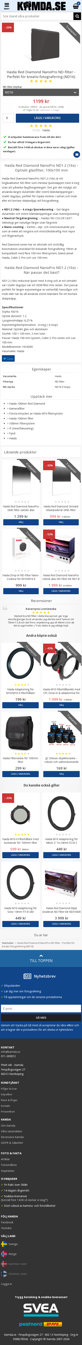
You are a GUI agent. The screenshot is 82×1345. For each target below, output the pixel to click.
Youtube (6, 1228)
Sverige (13, 1244)
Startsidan (8, 943)
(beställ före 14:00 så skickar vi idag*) (24, 1200)
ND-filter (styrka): (12, 87)
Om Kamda (8, 1125)
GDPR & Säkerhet (12, 1143)
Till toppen (41, 960)
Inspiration (7, 1171)
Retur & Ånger (9, 1100)
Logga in (6, 1284)
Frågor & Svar (9, 1088)
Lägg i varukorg (47, 118)
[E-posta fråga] (76, 154)
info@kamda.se (10, 1052)
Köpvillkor (6, 1094)
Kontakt (5, 1106)
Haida (46, 130)
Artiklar (5, 1159)
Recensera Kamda (12, 1137)
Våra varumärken (11, 1131)
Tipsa (9, 358)
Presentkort (8, 1111)
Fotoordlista (9, 1165)
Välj (21, 522)
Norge (13, 1254)
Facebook (7, 1222)
